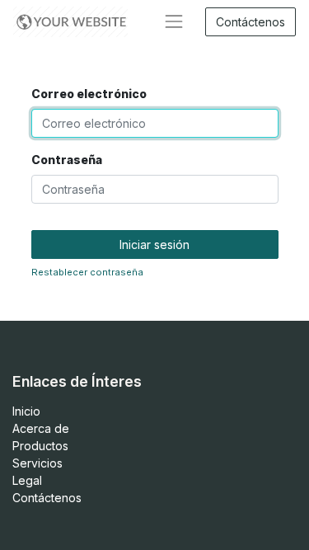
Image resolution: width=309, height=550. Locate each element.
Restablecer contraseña (87, 272)
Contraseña (66, 160)
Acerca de (40, 428)
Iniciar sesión (154, 244)
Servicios (37, 463)
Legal (27, 480)
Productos (40, 446)
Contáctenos (250, 22)
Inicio (26, 411)
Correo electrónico (89, 94)
